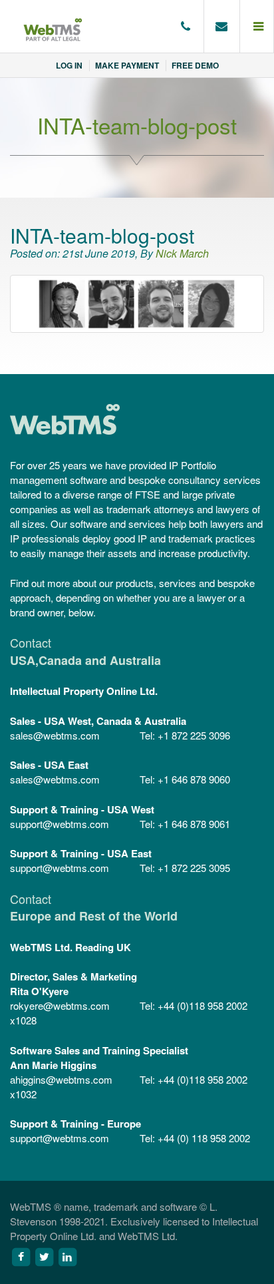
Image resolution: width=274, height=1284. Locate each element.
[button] (257, 26)
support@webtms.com (59, 824)
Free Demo (195, 65)
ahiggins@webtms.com (61, 1079)
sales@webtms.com (55, 735)
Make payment (127, 65)
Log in (69, 65)
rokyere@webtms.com (60, 1005)
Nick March (182, 253)
